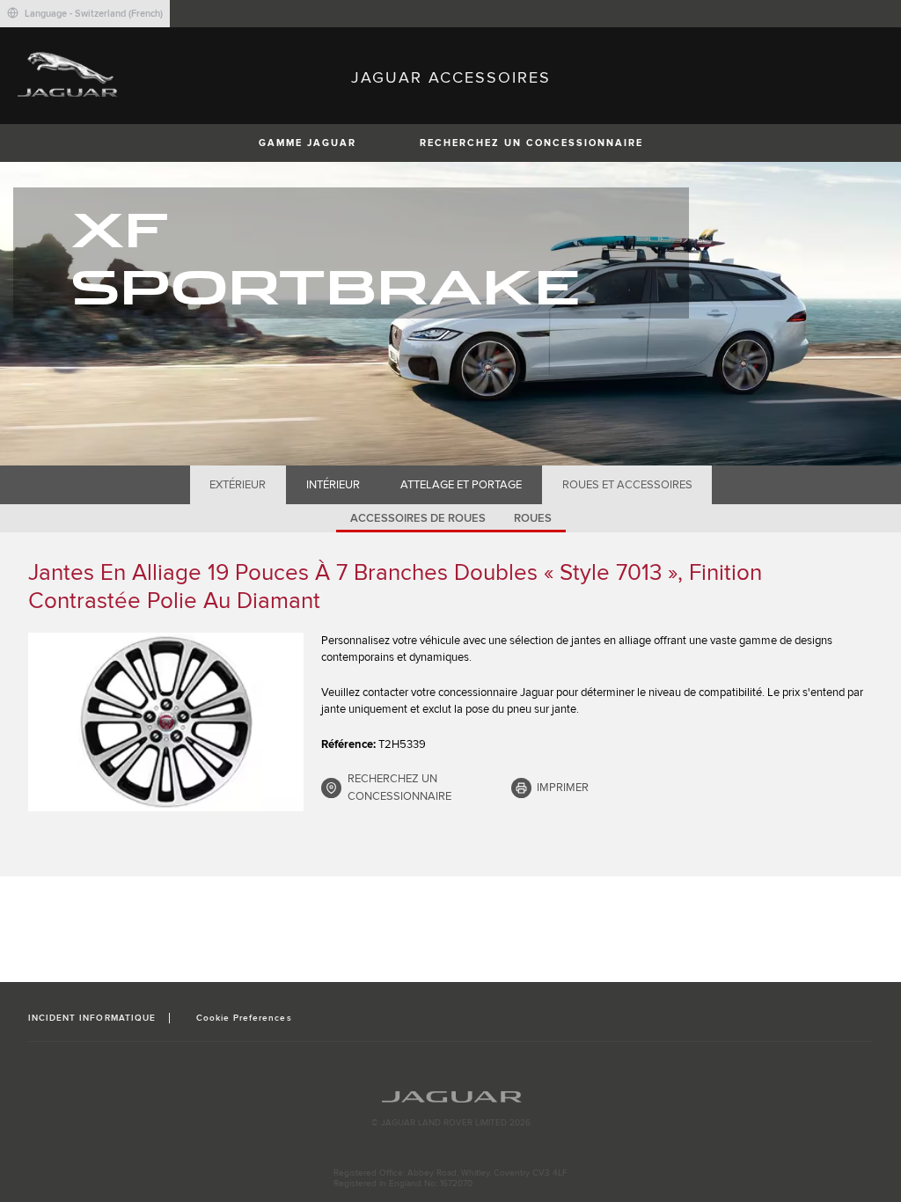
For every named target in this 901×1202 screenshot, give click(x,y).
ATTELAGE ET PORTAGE (461, 485)
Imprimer (563, 788)
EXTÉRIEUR (237, 485)
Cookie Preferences (244, 1018)
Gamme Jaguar (307, 143)
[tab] (238, 484)
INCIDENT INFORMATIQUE (92, 1018)
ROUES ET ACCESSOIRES (627, 485)
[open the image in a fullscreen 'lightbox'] (166, 722)
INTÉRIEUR (333, 485)
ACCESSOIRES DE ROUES (418, 518)
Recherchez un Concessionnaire (531, 143)
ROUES (533, 518)
